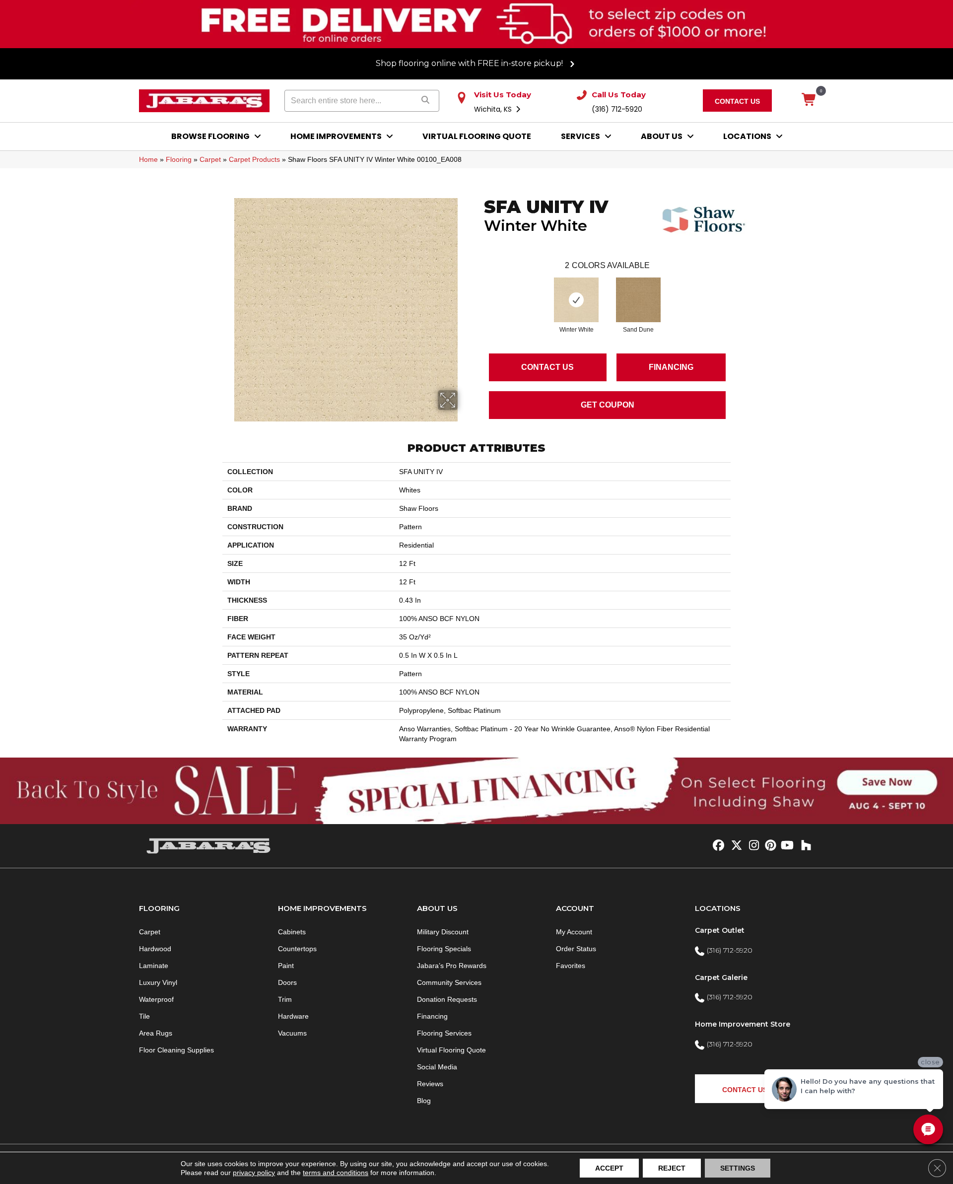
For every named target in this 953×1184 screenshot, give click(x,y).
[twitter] (734, 845)
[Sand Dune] (638, 300)
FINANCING (671, 367)
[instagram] (752, 845)
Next (735, 290)
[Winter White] (576, 300)
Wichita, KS (494, 109)
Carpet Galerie (721, 977)
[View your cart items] (809, 100)
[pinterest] (769, 845)
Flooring (179, 159)
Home (148, 159)
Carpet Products (254, 159)
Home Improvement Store (742, 1024)
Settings (737, 1168)
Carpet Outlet (720, 930)
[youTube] (786, 845)
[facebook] (717, 845)
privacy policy (254, 1173)
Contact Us (547, 367)
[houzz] (804, 845)
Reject (671, 1168)
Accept (609, 1168)
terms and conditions (335, 1173)
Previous (479, 290)
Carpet (210, 159)
